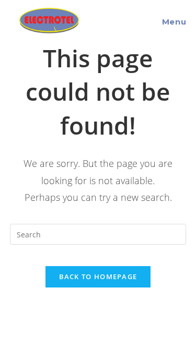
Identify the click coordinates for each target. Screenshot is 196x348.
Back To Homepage (98, 276)
